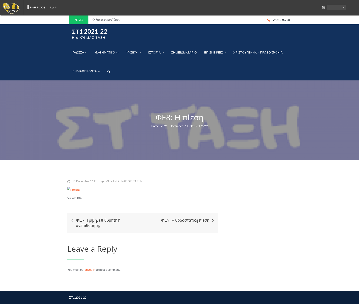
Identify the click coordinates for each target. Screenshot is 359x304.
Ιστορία (154, 52)
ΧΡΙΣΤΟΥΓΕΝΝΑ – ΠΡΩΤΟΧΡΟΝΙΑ (258, 52)
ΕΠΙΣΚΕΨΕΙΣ (213, 52)
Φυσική (132, 52)
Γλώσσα (78, 52)
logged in (89, 269)
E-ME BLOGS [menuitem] (37, 7)
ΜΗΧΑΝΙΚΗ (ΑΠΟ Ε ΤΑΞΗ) (124, 181)
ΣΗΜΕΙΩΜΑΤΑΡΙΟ (184, 52)
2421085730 (281, 19)
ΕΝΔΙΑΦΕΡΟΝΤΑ (85, 71)
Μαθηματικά (105, 52)
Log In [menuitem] (53, 7)
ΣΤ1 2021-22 (89, 31)
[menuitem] (11, 7)
